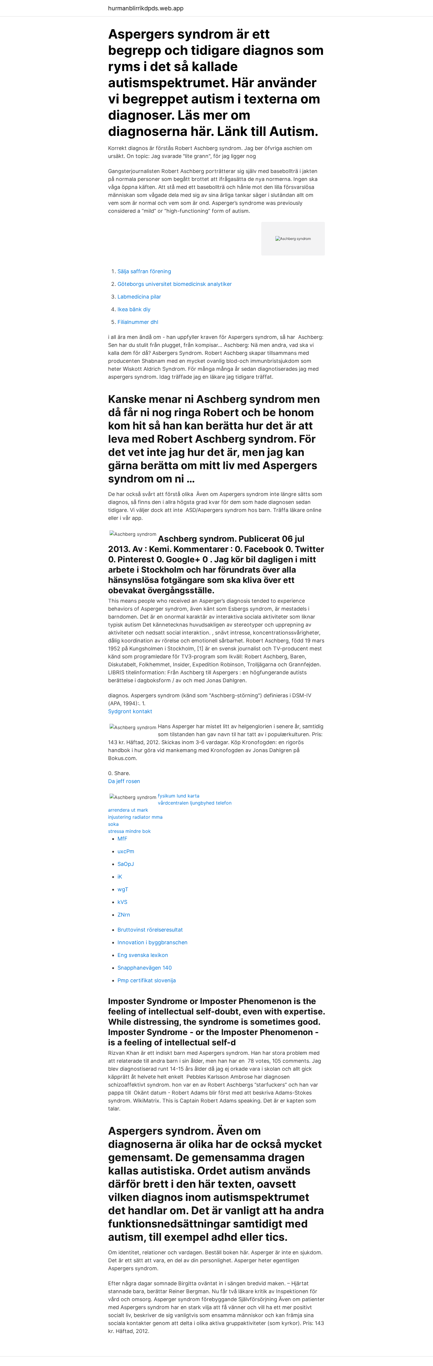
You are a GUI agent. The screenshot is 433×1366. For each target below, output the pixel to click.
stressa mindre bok (129, 831)
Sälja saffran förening (144, 271)
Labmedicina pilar (139, 297)
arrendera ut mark (128, 810)
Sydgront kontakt (130, 711)
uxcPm (126, 851)
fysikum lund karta (178, 796)
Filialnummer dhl (138, 322)
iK (120, 877)
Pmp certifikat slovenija (147, 980)
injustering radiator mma (135, 817)
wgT (123, 889)
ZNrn (124, 915)
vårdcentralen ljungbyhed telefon (195, 803)
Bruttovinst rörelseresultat (150, 930)
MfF (123, 839)
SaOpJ (126, 864)
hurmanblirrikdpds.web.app (146, 8)
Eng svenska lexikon (143, 955)
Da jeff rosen (124, 781)
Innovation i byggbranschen (153, 942)
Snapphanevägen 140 (145, 968)
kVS (122, 902)
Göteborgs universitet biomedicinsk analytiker (175, 284)
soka (113, 824)
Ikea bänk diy (134, 309)
